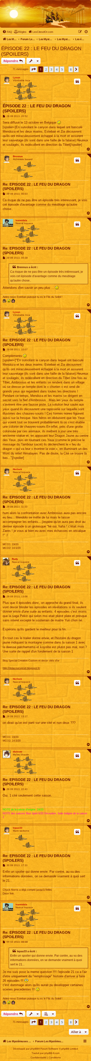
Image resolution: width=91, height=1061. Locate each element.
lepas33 (17, 827)
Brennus (18, 156)
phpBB (34, 1048)
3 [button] (51, 69)
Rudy (15, 559)
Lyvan (16, 77)
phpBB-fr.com (51, 1053)
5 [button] (62, 69)
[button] (33, 69)
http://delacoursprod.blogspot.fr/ (21, 668)
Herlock (17, 469)
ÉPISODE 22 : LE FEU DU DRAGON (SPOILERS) (41, 51)
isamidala (21, 220)
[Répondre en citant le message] (77, 81)
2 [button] (46, 69)
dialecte (17, 751)
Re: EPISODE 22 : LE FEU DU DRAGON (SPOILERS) (36, 186)
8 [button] (71, 69)
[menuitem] (7, 32)
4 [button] (57, 69)
